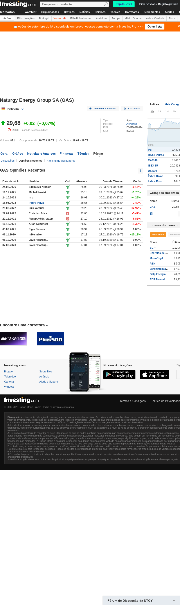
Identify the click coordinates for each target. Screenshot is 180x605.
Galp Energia (158, 274)
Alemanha (131, 123)
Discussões (7, 160)
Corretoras (132, 12)
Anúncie (44, 376)
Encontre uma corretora (22, 325)
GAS (152, 206)
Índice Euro (155, 181)
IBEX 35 (153, 165)
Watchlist (30, 12)
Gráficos (69, 12)
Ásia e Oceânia (155, 18)
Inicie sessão (147, 4)
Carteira (9, 381)
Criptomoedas (50, 12)
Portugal (44, 18)
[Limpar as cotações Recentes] (151, 212)
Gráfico (17, 153)
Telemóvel (10, 376)
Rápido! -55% (124, 4)
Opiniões (100, 12)
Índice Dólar (155, 176)
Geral (4, 153)
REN (152, 263)
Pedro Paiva (36, 202)
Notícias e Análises (41, 153)
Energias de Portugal (163, 253)
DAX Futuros (156, 155)
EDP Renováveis (160, 279)
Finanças (67, 153)
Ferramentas (152, 12)
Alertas (169, 12)
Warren (58, 18)
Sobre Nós (45, 371)
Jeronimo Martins (161, 268)
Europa (116, 18)
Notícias (84, 12)
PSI (150, 149)
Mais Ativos (158, 234)
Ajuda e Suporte (49, 381)
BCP (152, 247)
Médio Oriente (133, 18)
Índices (154, 104)
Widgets (9, 386)
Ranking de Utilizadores (61, 160)
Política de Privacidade (165, 401)
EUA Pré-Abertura (81, 18)
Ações (7, 18)
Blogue (8, 371)
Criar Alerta (134, 108)
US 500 (152, 170)
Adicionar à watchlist (105, 108)
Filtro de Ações (26, 18)
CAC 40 (153, 160)
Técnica (115, 12)
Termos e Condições (133, 401)
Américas (101, 18)
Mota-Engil (156, 258)
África (172, 18)
